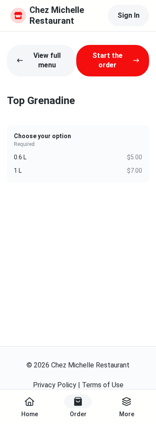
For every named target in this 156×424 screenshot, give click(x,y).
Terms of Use (103, 385)
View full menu (47, 60)
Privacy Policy (54, 385)
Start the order (107, 60)
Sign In (128, 15)
